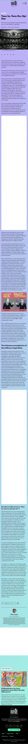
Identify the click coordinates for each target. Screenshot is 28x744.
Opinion (3, 13)
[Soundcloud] (17, 726)
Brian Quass (4, 27)
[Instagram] (10, 726)
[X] (4, 54)
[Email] (13, 54)
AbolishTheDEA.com (15, 617)
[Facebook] (1, 54)
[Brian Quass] (14, 611)
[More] (18, 603)
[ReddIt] (10, 54)
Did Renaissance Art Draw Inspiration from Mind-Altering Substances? (12, 690)
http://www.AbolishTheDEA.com (14, 616)
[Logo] (14, 3)
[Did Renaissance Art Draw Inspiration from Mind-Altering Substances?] (14, 679)
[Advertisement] (14, 174)
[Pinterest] (7, 54)
